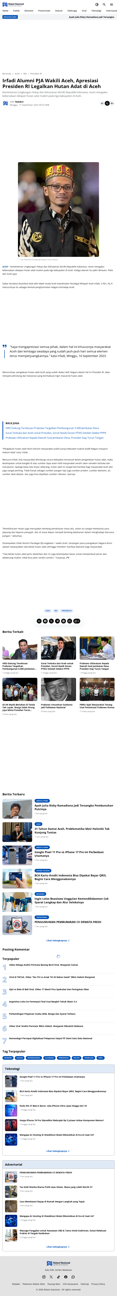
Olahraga (72, 10)
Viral (84, 10)
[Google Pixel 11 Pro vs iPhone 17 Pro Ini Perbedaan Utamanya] (17, 855)
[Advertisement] (58, 46)
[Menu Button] (111, 5)
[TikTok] (58, 1277)
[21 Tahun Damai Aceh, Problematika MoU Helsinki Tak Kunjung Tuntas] (17, 832)
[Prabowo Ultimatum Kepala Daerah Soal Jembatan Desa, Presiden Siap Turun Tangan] (97, 648)
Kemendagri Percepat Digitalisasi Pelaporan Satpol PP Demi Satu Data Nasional (50, 1038)
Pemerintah (44, 10)
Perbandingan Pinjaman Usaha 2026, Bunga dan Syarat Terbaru (42, 1014)
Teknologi (96, 10)
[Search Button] (104, 5)
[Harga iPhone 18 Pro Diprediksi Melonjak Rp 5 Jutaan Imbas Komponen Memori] (11, 1125)
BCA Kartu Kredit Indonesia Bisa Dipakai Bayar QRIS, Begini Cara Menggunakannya (70, 877)
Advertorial (41, 917)
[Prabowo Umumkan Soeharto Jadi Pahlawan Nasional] (58, 689)
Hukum (59, 10)
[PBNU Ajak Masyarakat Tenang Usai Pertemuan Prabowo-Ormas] (97, 689)
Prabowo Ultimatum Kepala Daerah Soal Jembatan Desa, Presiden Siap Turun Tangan (55, 437)
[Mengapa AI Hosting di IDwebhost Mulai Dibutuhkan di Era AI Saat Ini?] (11, 1140)
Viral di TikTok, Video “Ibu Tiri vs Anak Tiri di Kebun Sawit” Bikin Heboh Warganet (52, 977)
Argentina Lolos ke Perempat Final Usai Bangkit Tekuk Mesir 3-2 (43, 1001)
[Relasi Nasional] (58, 1263)
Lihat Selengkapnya (56, 940)
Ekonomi (29, 10)
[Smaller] (102, 103)
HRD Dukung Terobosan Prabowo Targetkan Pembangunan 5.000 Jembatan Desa (52, 428)
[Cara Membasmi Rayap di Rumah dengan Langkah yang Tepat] (11, 1206)
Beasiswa (40, 894)
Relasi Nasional (52, 1289)
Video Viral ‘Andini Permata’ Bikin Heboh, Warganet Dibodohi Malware (46, 1026)
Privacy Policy (98, 1284)
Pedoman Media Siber (34, 1284)
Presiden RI (66, 611)
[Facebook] (45, 621)
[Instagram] (44, 1277)
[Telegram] (57, 621)
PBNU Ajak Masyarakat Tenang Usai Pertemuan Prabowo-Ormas (97, 706)
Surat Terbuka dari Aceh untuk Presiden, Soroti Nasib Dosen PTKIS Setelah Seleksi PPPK (56, 433)
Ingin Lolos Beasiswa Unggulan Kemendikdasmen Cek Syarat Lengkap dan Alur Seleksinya (72, 900)
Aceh (48, 611)
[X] (51, 621)
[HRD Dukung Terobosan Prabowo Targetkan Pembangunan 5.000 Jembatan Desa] (19, 648)
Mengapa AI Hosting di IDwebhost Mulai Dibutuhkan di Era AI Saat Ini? (57, 1135)
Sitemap (85, 1284)
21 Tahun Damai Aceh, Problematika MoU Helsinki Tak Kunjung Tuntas (72, 830)
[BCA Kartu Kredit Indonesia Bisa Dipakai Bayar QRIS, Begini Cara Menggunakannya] (17, 879)
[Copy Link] (39, 621)
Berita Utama (42, 801)
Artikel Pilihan (43, 871)
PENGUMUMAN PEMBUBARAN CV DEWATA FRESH (68, 922)
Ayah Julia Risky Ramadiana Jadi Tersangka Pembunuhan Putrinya (74, 807)
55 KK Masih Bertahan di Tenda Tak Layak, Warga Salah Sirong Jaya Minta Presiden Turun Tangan (18, 707)
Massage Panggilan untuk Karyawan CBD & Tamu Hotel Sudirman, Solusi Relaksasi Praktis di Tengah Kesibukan (63, 1232)
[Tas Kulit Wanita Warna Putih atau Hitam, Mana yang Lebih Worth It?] (11, 1192)
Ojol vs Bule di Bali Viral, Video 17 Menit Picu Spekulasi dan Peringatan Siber (49, 989)
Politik (16, 10)
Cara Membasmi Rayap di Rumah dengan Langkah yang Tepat (52, 1201)
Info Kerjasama (70, 1284)
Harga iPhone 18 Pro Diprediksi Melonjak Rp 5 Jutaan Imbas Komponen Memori (62, 1120)
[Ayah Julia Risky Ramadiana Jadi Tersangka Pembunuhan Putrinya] (17, 809)
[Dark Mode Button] (97, 5)
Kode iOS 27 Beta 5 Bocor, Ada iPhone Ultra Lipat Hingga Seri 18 (53, 1106)
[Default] (107, 103)
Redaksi (16, 1284)
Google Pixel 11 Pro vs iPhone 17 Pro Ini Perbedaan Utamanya (69, 853)
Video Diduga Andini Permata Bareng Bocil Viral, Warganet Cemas (43, 965)
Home (5, 10)
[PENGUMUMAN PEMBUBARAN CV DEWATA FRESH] (17, 925)
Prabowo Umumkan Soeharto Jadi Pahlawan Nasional (57, 706)
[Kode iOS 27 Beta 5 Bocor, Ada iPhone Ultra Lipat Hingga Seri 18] (11, 1111)
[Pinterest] (63, 621)
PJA (56, 611)
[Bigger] (112, 103)
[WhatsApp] (69, 621)
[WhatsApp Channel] (73, 1277)
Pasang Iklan (54, 1284)
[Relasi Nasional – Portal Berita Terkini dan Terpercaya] (13, 4)
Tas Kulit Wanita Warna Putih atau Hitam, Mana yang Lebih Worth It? (56, 1187)
